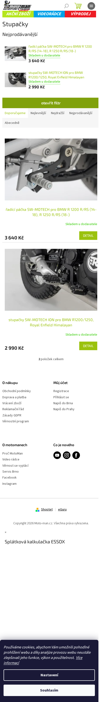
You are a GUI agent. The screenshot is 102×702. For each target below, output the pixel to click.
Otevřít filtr (51, 103)
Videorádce (49, 14)
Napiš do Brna (63, 403)
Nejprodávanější (80, 113)
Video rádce (10, 459)
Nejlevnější (38, 113)
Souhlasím (49, 690)
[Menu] (91, 6)
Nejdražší (57, 113)
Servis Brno (10, 472)
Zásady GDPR (11, 415)
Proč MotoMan (12, 453)
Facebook (9, 477)
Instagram (9, 484)
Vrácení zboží (11, 403)
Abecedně (12, 123)
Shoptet (47, 509)
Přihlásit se (61, 397)
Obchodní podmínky (16, 391)
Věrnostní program (15, 421)
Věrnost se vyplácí (15, 466)
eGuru (62, 509)
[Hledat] (66, 6)
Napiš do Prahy (63, 409)
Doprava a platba (14, 397)
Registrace (61, 391)
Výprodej (80, 14)
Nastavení (49, 675)
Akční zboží (18, 14)
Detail (88, 235)
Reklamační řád (13, 409)
